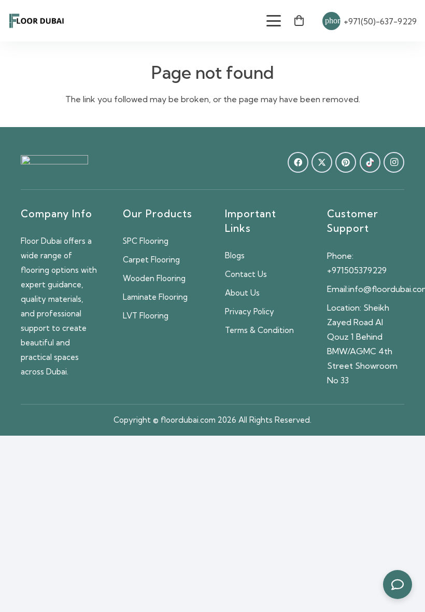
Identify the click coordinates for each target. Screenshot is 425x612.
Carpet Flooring (151, 260)
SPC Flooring (145, 241)
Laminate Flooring (155, 297)
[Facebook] (298, 162)
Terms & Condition (259, 330)
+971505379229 (357, 270)
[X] (321, 162)
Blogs (235, 255)
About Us (242, 293)
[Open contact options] (397, 584)
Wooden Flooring (154, 278)
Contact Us (246, 274)
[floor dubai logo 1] (36, 20)
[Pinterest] (345, 162)
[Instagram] (394, 162)
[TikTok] (370, 162)
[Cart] (299, 20)
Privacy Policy (249, 311)
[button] (274, 20)
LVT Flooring (145, 316)
